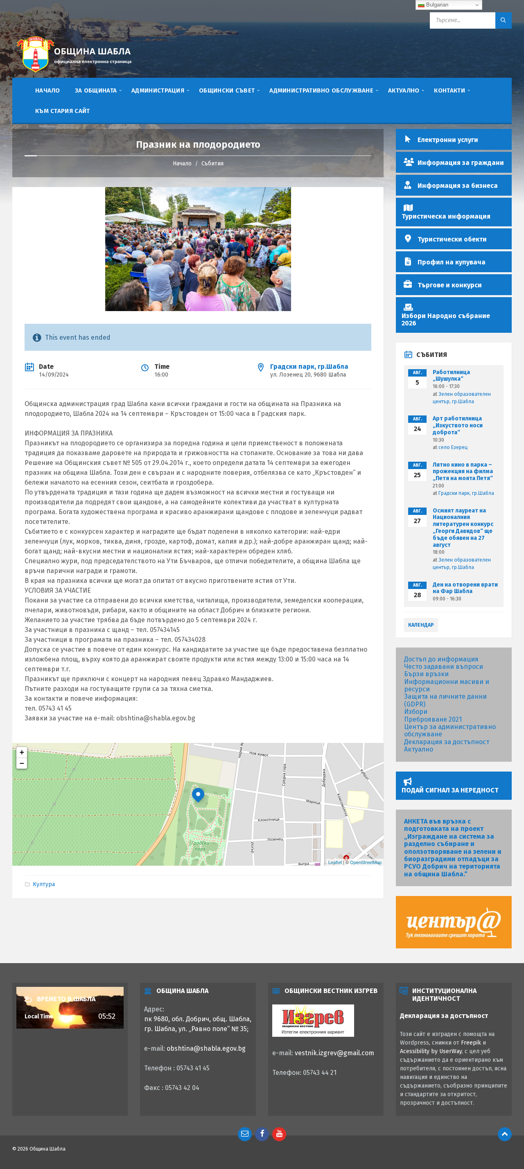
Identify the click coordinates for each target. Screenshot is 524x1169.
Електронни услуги (448, 140)
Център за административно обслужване (450, 730)
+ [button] (22, 752)
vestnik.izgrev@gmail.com (334, 1053)
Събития (212, 163)
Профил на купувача (452, 262)
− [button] (22, 763)
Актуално (418, 749)
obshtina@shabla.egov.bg (206, 1048)
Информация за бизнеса (458, 186)
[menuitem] (48, 90)
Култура (44, 884)
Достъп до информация (441, 659)
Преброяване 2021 (433, 719)
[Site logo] (73, 74)
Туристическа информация (446, 216)
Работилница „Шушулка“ (451, 376)
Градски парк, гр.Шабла (309, 366)
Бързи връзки (426, 674)
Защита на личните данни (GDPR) (445, 700)
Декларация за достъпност (446, 742)
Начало (182, 163)
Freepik (471, 1042)
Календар (421, 625)
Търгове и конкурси (450, 285)
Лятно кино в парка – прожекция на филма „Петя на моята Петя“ (463, 471)
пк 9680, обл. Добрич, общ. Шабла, (197, 1019)
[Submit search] (503, 20)
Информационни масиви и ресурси (446, 685)
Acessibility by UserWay (431, 1051)
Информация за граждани (461, 163)
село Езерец (453, 447)
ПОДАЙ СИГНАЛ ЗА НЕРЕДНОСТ (450, 790)
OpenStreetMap (366, 862)
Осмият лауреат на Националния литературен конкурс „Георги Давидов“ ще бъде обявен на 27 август (463, 527)
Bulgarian (436, 5)
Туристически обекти (452, 239)
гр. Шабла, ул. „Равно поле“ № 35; (196, 1029)
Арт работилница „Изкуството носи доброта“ (458, 425)
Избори (415, 711)
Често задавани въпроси (443, 666)
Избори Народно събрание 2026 (446, 319)
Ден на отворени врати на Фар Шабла (465, 588)
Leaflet (335, 862)
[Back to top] (505, 1134)
